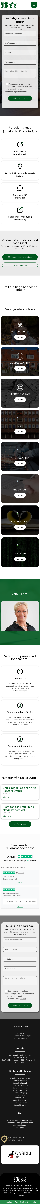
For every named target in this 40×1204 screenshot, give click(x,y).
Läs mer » (7, 797)
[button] (3, 616)
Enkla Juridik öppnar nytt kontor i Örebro (19, 789)
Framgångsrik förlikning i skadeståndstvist (19, 808)
